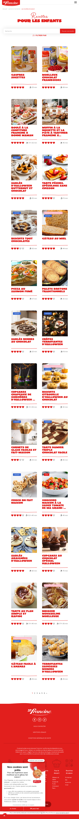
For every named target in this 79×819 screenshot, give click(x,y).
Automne (68, 782)
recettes (48, 754)
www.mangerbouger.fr (62, 813)
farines (47, 748)
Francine (39, 748)
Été (66, 780)
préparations (55, 748)
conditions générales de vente (39, 738)
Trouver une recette (68, 31)
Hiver (66, 785)
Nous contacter (39, 726)
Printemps (68, 777)
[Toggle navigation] (75, 2)
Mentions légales (39, 732)
